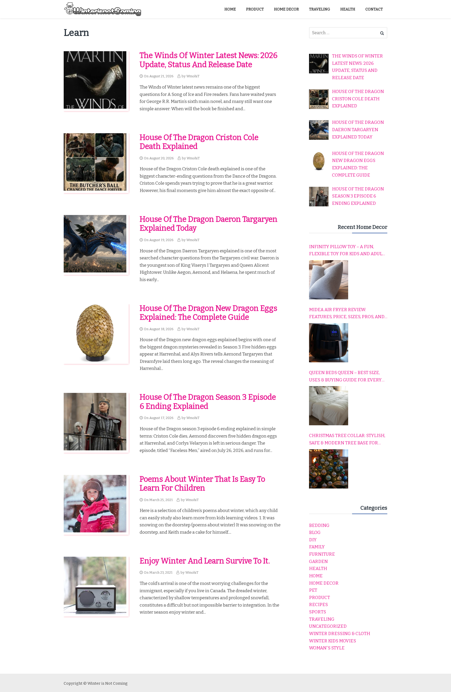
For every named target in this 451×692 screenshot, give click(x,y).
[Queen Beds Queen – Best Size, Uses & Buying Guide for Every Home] (328, 405)
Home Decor (324, 583)
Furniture (322, 554)
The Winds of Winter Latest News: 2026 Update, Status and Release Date (208, 60)
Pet (313, 590)
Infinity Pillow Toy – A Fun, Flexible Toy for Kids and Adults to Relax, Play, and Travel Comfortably (348, 251)
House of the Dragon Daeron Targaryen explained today (208, 224)
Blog (315, 532)
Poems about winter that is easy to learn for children (202, 484)
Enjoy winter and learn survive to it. (205, 561)
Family (317, 547)
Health (318, 568)
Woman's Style (327, 648)
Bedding (319, 525)
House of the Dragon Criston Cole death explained (199, 142)
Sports (317, 612)
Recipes (318, 604)
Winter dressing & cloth (339, 633)
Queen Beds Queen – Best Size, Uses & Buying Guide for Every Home (345, 376)
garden (318, 561)
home (316, 576)
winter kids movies (332, 641)
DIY (313, 540)
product (319, 597)
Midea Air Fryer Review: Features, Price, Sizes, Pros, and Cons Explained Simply (346, 314)
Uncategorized (328, 626)
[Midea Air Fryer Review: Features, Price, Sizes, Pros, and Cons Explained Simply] (328, 342)
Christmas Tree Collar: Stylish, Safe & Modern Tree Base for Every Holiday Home (347, 439)
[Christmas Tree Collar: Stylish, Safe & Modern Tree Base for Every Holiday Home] (328, 469)
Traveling (321, 619)
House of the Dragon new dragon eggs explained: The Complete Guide (208, 313)
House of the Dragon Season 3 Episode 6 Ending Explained (208, 402)
